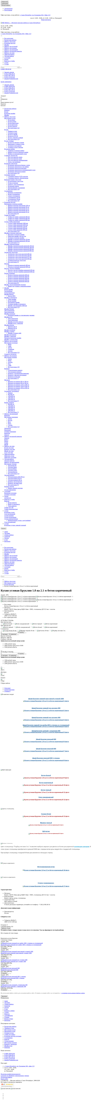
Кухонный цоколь (13, 186)
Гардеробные (8, 291)
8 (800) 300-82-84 (6, 69)
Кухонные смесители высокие (17, 168)
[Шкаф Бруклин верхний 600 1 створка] (13, 976)
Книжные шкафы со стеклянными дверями (21, 315)
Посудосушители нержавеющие (17, 160)
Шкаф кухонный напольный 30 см (18, 207)
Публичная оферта (6, 1077)
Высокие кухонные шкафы (16, 234)
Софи (9, 346)
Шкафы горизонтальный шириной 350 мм (21, 246)
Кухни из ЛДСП (13, 136)
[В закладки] (8, 948)
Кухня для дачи (9, 448)
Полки (6, 59)
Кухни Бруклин (13, 125)
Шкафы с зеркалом (10, 336)
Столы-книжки (9, 515)
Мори (9, 344)
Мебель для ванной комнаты (13, 51)
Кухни (6, 112)
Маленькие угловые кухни (16, 144)
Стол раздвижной (9, 514)
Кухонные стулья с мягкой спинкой (15, 525)
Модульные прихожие (11, 417)
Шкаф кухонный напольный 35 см (18, 209)
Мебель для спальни (10, 48)
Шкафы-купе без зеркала (15, 322)
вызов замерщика (6, 81)
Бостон (10, 420)
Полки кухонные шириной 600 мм (18, 281)
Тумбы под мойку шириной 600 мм (19, 218)
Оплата (6, 538)
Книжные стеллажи (10, 493)
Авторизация (8, 8)
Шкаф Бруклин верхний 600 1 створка (46, 758)
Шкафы (6, 45)
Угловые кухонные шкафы (16, 238)
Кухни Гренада (12, 126)
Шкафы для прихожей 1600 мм (17, 305)
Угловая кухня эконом (14, 146)
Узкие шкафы (12, 299)
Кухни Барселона (13, 123)
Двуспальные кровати (14, 372)
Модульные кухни (10, 118)
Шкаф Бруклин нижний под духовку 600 (46, 708)
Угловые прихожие (10, 431)
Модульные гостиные (11, 343)
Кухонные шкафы (9, 113)
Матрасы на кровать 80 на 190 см (18, 381)
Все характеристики (10, 617)
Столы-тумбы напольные (12, 221)
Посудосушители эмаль (15, 157)
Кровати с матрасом (10, 1044)
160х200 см (11, 399)
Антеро (10, 351)
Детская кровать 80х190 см (16, 477)
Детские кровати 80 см (15, 480)
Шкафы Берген (9, 294)
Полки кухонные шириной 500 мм (18, 280)
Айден (10, 347)
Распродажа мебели (10, 40)
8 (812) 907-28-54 (9, 75)
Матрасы (7, 380)
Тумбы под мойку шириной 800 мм (19, 220)
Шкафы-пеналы (9, 325)
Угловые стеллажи (10, 494)
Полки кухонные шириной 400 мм (18, 278)
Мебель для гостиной (10, 46)
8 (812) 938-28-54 (9, 74)
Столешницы (8, 191)
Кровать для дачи (9, 449)
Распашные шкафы (14, 302)
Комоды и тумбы (9, 61)
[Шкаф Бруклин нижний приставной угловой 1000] (17, 951)
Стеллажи (7, 57)
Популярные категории (8, 1023)
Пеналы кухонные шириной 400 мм (19, 265)
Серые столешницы (14, 196)
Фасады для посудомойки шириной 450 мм (21, 270)
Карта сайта (4, 1079)
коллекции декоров (81, 847)
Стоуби (10, 425)
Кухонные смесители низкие (17, 171)
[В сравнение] (10, 948)
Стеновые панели (9, 175)
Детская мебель (9, 56)
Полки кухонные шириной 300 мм (18, 276)
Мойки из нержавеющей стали (17, 154)
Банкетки (7, 433)
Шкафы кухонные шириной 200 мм (19, 241)
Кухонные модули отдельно (12, 1036)
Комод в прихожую (14, 504)
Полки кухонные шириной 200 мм (18, 275)
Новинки (7, 1047)
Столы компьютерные (11, 519)
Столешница (5, 629)
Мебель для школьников (11, 462)
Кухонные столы (9, 512)
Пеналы (6, 263)
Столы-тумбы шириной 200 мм (17, 228)
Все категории (8, 38)
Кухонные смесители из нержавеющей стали (21, 170)
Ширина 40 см (12, 326)
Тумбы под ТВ (8, 507)
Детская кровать (9, 475)
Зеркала (6, 435)
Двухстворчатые (9, 310)
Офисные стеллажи (10, 457)
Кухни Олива (12, 121)
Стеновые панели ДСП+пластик (18, 176)
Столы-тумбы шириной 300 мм (17, 230)
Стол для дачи (8, 452)
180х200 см (11, 410)
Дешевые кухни (9, 1028)
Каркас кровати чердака (15, 488)
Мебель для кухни (9, 41)
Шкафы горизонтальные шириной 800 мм (21, 250)
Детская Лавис (12, 467)
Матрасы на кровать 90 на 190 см (18, 383)
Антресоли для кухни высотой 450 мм (19, 259)
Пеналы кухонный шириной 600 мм (19, 267)
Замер (6, 531)
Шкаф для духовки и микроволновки (19, 286)
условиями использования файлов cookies (73, 993)
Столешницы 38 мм (14, 199)
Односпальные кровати (15, 370)
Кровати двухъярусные (15, 483)
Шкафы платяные (9, 330)
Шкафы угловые (9, 331)
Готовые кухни (12, 133)
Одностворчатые (9, 292)
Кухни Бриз (11, 120)
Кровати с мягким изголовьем (17, 375)
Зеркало (6, 438)
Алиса (10, 359)
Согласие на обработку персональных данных (15, 1075)
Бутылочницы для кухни (15, 181)
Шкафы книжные (9, 313)
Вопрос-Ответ (8, 1019)
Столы (6, 62)
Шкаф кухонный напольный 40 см (18, 210)
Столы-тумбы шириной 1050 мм (18, 225)
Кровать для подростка (15, 481)
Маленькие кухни (9, 1031)
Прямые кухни (12, 131)
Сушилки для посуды (10, 155)
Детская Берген (12, 472)
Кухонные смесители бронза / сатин (19, 165)
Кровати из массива (14, 376)
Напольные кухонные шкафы (13, 204)
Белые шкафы (8, 289)
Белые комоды (12, 502)
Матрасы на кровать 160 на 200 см (18, 388)
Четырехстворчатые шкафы (12, 338)
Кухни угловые (9, 141)
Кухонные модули (9, 43)
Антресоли (7, 498)
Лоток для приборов (14, 162)
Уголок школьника (10, 490)
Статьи (6, 1012)
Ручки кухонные (13, 183)
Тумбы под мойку (9, 215)
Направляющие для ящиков (16, 188)
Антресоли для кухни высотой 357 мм (19, 257)
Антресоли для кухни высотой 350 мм (19, 255)
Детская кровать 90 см (15, 478)
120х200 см (11, 396)
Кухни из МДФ (12, 134)
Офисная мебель (9, 54)
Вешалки (7, 415)
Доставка (7, 533)
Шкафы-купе (8, 317)
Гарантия (7, 536)
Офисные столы (9, 456)
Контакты (7, 541)
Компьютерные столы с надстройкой (19, 520)
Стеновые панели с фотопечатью (18, 178)
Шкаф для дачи (9, 451)
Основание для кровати (11, 391)
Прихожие (7, 430)
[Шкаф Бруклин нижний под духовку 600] (14, 960)
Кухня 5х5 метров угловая (16, 142)
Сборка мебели (9, 535)
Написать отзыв (5, 928)
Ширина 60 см (12, 328)
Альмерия (11, 349)
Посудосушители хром (15, 158)
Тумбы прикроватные (11, 509)
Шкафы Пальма (9, 309)
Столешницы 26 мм (14, 197)
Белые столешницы (14, 194)
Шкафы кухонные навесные (13, 233)
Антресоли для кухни (11, 252)
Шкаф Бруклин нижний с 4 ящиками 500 (46, 731)
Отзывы (7, 691)
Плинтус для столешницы (16, 184)
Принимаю (4, 996)
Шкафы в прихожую (10, 297)
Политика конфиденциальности (10, 1074)
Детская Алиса (12, 470)
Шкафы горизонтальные (11, 244)
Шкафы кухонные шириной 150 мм (19, 239)
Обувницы (7, 428)
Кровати (7, 110)
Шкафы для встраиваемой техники (15, 284)
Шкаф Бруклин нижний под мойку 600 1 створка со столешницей (46, 725)
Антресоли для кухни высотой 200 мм (19, 254)
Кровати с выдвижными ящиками (18, 373)
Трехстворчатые (9, 312)
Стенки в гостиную (10, 354)
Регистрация (8, 10)
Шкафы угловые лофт (14, 333)
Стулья (6, 64)
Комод (6, 439)
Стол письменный (10, 522)
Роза (9, 364)
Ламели (10, 393)
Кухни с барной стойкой (15, 137)
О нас (6, 539)
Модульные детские (10, 464)
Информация (5, 998)
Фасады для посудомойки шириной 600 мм (21, 271)
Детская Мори (12, 469)
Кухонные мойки (9, 149)
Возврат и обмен (9, 1010)
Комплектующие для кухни (12, 179)
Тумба (6, 443)
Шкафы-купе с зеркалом (15, 323)
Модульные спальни (10, 357)
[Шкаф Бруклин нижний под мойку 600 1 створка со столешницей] (22, 943)
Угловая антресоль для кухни (17, 260)
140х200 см (11, 397)
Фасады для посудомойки (12, 268)
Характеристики (9, 689)
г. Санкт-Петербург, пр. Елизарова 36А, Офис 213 (35, 15)
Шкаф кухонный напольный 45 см (18, 212)
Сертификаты (8, 1015)
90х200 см (11, 394)
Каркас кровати (9, 402)
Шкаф (6, 444)
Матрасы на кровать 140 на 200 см (18, 386)
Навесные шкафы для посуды (17, 236)
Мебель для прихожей (11, 49)
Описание (7, 688)
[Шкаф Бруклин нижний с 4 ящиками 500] (14, 985)
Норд (9, 423)
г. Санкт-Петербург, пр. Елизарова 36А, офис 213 (19, 1066)
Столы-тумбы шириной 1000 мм (18, 223)
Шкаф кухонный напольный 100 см (19, 205)
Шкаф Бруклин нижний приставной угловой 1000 (46, 698)
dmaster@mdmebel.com (11, 78)
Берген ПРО (11, 296)
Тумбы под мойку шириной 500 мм (19, 217)
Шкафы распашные (10, 334)
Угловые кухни (9, 1033)
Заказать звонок (9, 72)
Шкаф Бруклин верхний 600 (46, 739)
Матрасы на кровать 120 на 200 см (18, 385)
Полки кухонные (9, 273)
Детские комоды (9, 460)
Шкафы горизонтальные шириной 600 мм (21, 249)
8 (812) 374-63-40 (9, 77)
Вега (9, 422)
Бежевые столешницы (14, 192)
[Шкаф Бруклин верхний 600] (10, 968)
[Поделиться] (18, 634)
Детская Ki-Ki (12, 465)
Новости (7, 1014)
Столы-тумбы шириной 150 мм (17, 226)
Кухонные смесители (10, 163)
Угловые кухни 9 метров (15, 147)
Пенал (6, 441)
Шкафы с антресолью (11, 339)
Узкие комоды (12, 506)
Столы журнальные (10, 517)
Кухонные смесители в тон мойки (18, 167)
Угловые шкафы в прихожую (17, 304)
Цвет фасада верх (6, 622)
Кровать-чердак (9, 486)
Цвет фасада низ (6, 625)
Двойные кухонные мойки (16, 150)
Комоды (6, 501)
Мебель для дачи (9, 53)
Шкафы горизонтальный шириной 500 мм (21, 247)
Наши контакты (46, 19)
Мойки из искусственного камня (18, 152)
